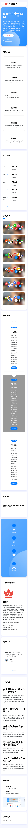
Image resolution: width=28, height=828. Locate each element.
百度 (4, 820)
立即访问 (9, 39)
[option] (14, 655)
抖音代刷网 (13, 4)
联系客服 (14, 367)
